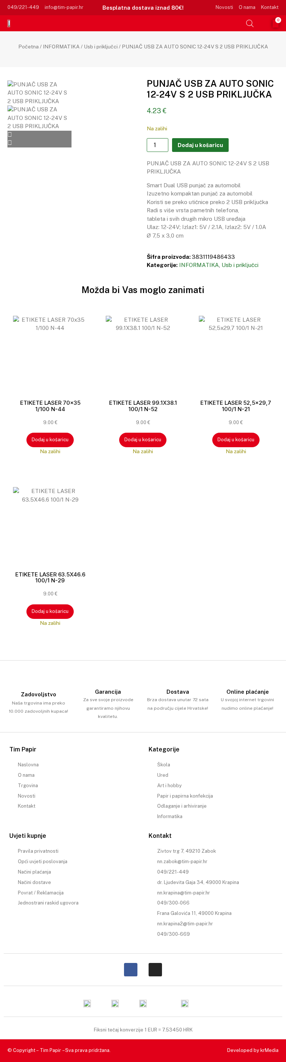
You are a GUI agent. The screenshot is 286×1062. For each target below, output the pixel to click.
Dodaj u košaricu (200, 145)
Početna (28, 47)
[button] (238, 23)
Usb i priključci (101, 47)
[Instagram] (155, 969)
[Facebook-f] (130, 969)
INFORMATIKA (61, 47)
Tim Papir (50, 1050)
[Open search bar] (250, 23)
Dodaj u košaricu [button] (50, 439)
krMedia (269, 1050)
